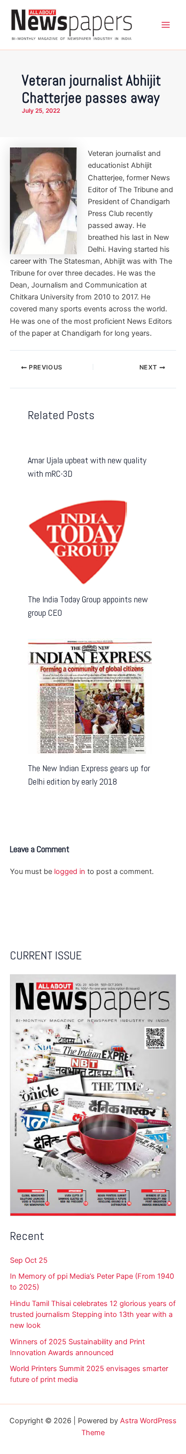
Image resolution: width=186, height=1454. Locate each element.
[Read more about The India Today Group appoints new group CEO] (77, 541)
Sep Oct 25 (29, 1260)
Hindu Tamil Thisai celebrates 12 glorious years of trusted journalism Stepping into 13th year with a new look (93, 1314)
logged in (69, 871)
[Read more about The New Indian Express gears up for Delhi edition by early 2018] (90, 695)
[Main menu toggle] (165, 24)
